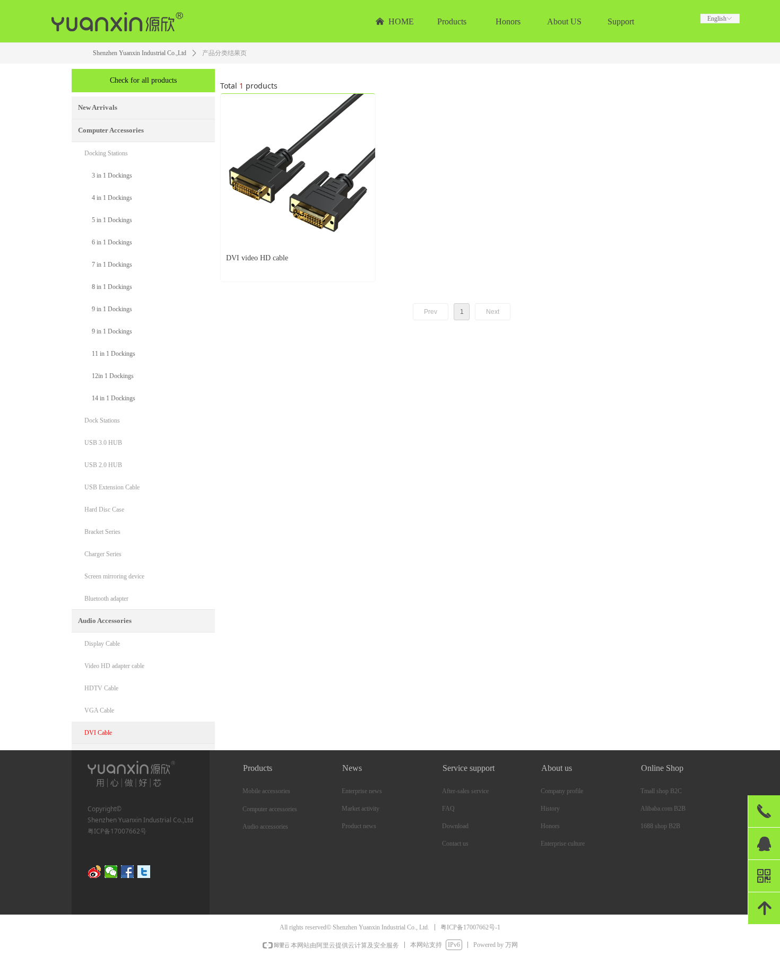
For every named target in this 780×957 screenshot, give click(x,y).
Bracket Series (102, 531)
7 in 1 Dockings (112, 264)
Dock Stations (102, 420)
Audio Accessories (105, 621)
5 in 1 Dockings (112, 220)
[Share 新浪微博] (94, 871)
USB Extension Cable (112, 487)
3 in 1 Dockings (112, 175)
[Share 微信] (111, 871)
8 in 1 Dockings (112, 287)
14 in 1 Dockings (113, 398)
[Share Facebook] (127, 871)
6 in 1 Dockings (112, 242)
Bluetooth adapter (106, 598)
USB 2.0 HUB (103, 465)
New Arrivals (97, 107)
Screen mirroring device (114, 576)
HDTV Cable (101, 688)
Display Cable (102, 643)
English (716, 18)
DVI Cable (98, 732)
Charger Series (103, 554)
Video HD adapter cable (114, 666)
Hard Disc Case (104, 509)
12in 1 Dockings (113, 376)
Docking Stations (106, 153)
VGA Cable (99, 710)
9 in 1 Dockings (112, 309)
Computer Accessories (111, 130)
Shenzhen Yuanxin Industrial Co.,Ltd (139, 53)
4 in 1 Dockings (112, 197)
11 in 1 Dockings (113, 353)
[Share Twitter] (144, 871)
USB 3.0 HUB (103, 442)
